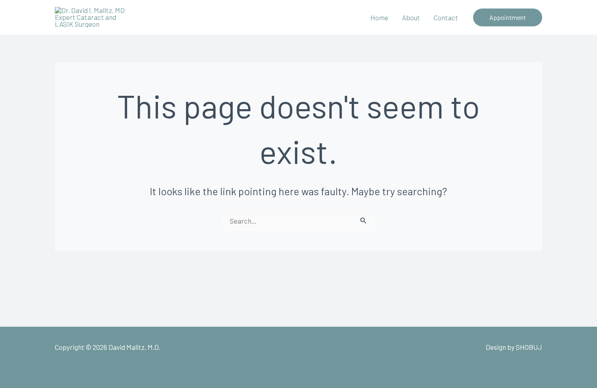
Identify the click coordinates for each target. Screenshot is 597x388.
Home (379, 17)
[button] (507, 17)
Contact (446, 17)
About (411, 17)
